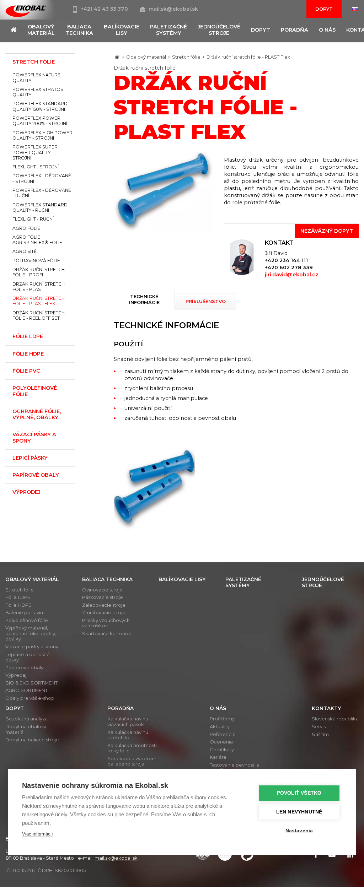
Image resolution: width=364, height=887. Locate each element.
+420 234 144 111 (286, 260)
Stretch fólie (186, 57)
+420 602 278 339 (289, 267)
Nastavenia (299, 830)
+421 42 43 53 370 (105, 9)
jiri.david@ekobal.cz (291, 274)
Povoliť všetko (299, 793)
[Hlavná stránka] (117, 57)
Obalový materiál (146, 57)
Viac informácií (37, 834)
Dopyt (324, 9)
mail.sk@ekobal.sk (173, 9)
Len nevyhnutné (299, 812)
